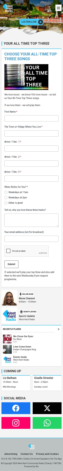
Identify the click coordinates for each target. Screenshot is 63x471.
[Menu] (58, 8)
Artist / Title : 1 (12, 141)
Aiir (37, 466)
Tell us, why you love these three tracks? (25, 210)
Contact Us (27, 454)
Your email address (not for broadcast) (24, 232)
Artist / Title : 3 (12, 171)
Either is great (15, 202)
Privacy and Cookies (47, 454)
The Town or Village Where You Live (23, 126)
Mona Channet (27, 298)
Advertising (10, 454)
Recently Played (12, 329)
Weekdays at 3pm (17, 197)
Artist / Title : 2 (12, 156)
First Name (10, 111)
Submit (11, 264)
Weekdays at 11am (18, 192)
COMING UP (12, 371)
